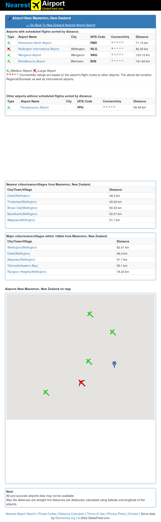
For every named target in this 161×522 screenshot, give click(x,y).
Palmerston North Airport (34, 43)
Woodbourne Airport (31, 61)
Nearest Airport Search (21, 514)
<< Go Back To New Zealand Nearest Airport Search (60, 25)
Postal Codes (47, 514)
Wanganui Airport (29, 55)
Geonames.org (65, 518)
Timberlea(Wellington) (22, 202)
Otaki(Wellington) (18, 195)
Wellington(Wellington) (22, 247)
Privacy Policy (116, 514)
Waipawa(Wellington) (21, 220)
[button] (89, 362)
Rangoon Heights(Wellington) (26, 271)
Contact (133, 514)
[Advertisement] (80, 149)
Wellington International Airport (38, 49)
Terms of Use (96, 514)
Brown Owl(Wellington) (22, 208)
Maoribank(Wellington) (22, 214)
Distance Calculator (71, 514)
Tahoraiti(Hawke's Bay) (22, 265)
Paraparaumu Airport (35, 107)
